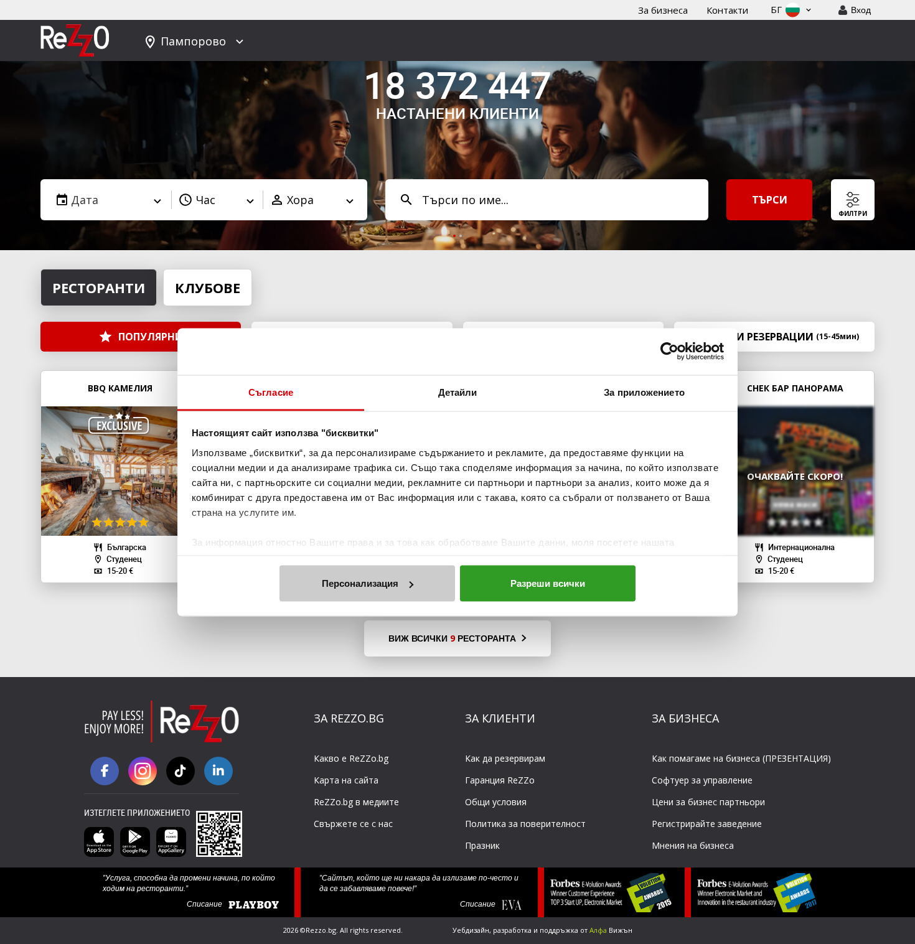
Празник (482, 845)
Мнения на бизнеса (693, 845)
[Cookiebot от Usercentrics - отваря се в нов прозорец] (669, 351)
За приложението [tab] (644, 391)
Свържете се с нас (353, 824)
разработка (512, 930)
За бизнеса (663, 10)
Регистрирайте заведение (707, 824)
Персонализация (360, 583)
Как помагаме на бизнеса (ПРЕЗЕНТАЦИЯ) (741, 758)
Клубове (207, 287)
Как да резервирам (505, 758)
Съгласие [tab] (270, 391)
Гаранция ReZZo (500, 780)
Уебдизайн (471, 930)
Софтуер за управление (702, 780)
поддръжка (559, 930)
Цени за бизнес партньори (708, 802)
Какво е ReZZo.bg (351, 758)
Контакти (727, 10)
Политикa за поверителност (525, 824)
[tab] (454, 236)
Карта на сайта (346, 780)
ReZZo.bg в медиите (356, 802)
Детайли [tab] (457, 391)
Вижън (610, 930)
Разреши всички (547, 583)
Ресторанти (98, 287)
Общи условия (496, 802)
